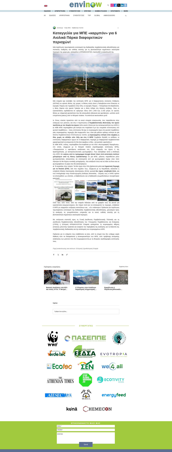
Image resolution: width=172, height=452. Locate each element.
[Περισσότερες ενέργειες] (118, 28)
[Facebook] (115, 5)
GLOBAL (97, 15)
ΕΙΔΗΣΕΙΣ (52, 15)
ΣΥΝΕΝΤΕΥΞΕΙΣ (78, 15)
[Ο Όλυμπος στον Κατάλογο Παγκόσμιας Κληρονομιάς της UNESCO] (86, 277)
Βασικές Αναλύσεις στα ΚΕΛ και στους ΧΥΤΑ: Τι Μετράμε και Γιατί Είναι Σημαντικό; (56, 288)
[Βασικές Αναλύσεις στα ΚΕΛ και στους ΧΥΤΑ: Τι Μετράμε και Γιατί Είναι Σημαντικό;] (57, 277)
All (45, 15)
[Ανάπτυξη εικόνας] (64, 190)
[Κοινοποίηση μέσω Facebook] (54, 254)
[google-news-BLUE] (125, 5)
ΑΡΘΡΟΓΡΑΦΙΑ (64, 15)
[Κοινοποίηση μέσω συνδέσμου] (67, 254)
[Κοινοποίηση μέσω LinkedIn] (62, 254)
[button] (126, 15)
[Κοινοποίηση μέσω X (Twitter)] (58, 254)
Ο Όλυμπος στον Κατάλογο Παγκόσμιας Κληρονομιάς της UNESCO (85, 288)
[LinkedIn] (122, 5)
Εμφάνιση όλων (123, 266)
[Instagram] (112, 5)
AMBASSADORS (109, 15)
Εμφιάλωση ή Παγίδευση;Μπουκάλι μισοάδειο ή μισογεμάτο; (113, 288)
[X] (118, 5)
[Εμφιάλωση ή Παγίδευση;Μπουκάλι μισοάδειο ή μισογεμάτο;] (115, 277)
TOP (89, 15)
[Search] (108, 5)
